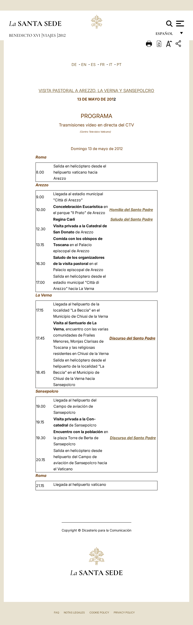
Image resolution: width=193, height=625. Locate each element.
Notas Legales (74, 612)
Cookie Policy (99, 612)
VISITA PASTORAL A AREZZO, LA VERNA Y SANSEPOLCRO (96, 90)
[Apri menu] (179, 24)
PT (119, 64)
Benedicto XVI (25, 35)
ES (93, 64)
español (166, 34)
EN (83, 64)
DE (74, 64)
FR (102, 64)
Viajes (50, 35)
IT (110, 64)
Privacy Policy (124, 612)
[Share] (179, 44)
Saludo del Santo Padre (131, 219)
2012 (62, 35)
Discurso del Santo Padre (133, 437)
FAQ (56, 612)
